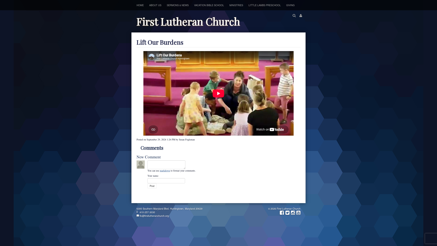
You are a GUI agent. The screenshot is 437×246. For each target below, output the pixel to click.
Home (140, 5)
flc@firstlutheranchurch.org (154, 215)
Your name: (153, 175)
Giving (290, 5)
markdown (165, 170)
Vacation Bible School (209, 5)
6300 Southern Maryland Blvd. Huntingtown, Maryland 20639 (169, 208)
